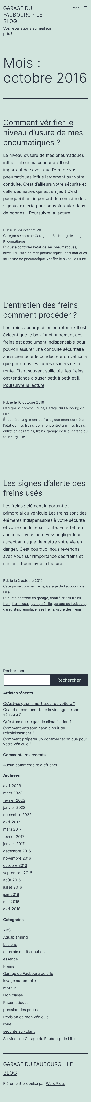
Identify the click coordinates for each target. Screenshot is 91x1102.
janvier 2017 (14, 844)
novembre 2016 (17, 858)
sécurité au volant (19, 1031)
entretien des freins (18, 431)
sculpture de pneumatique (24, 259)
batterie (10, 944)
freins (40, 431)
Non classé (13, 995)
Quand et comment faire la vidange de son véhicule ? (41, 712)
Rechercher (14, 670)
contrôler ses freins (65, 598)
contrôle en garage (33, 598)
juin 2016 (11, 894)
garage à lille (41, 603)
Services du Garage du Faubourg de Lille (39, 1039)
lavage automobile (19, 980)
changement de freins (35, 419)
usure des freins (68, 609)
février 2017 (13, 836)
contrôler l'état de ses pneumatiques (47, 247)
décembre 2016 (17, 851)
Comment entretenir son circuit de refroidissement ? (34, 730)
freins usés (20, 603)
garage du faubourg (70, 603)
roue (7, 1024)
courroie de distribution (24, 951)
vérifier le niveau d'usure (66, 259)
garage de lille (58, 431)
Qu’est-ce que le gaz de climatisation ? (37, 721)
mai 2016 (11, 901)
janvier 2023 (14, 807)
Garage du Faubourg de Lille (57, 236)
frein (6, 603)
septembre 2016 (17, 873)
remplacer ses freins (38, 609)
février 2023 (14, 800)
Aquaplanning (15, 937)
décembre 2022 (17, 815)
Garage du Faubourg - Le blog (22, 14)
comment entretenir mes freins (60, 425)
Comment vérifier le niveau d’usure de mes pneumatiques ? (43, 132)
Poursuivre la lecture (49, 213)
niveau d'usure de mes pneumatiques (32, 253)
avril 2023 (12, 785)
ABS (7, 930)
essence (10, 959)
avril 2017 (11, 822)
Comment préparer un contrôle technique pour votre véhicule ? (45, 741)
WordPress (55, 1083)
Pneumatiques (14, 241)
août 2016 (12, 880)
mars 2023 (12, 793)
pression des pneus (20, 1009)
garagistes (11, 609)
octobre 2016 (15, 865)
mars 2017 (12, 829)
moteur (9, 988)
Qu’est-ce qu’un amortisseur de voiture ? (39, 703)
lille (22, 437)
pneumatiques (75, 253)
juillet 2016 (12, 887)
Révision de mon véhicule (25, 1017)
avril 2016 (11, 909)
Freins (39, 408)
